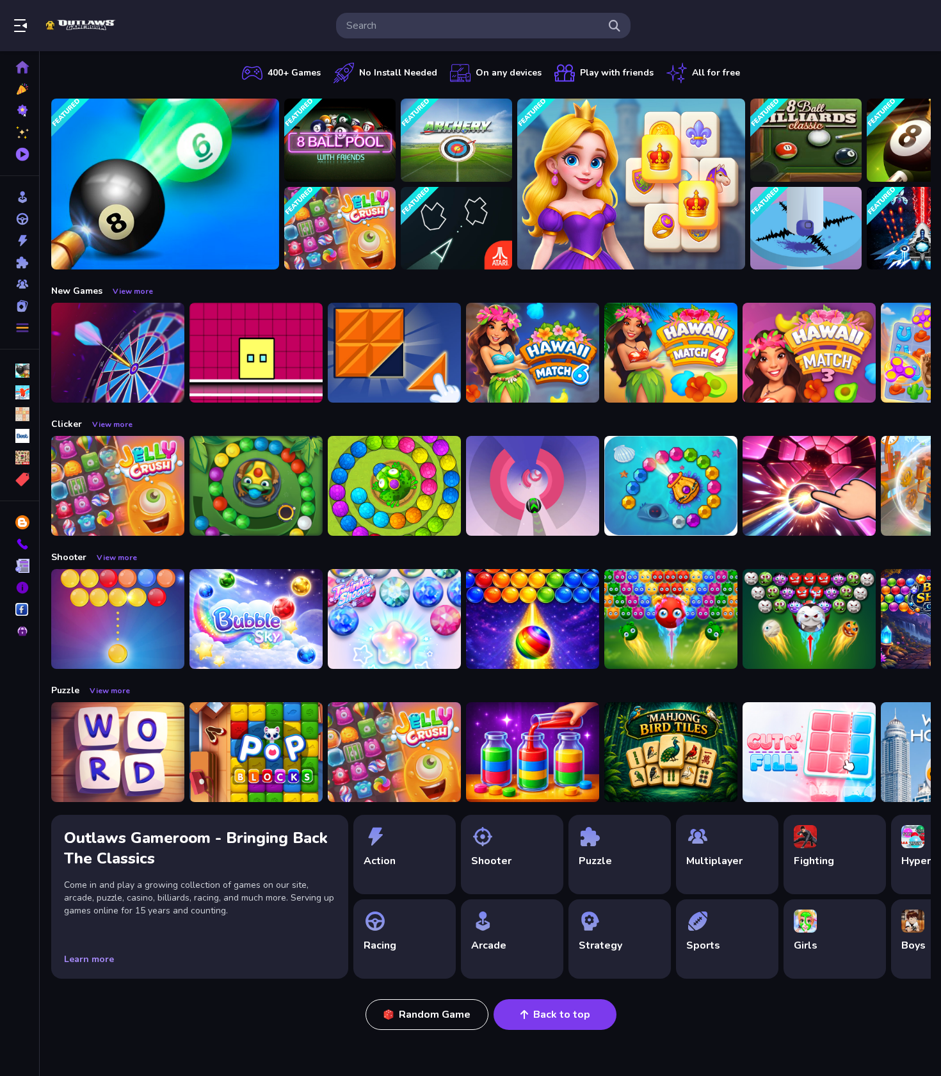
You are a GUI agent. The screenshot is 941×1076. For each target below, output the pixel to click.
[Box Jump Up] (256, 353)
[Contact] (19, 544)
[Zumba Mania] (256, 486)
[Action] (19, 241)
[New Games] (19, 89)
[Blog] (19, 522)
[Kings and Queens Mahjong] (631, 184)
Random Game (434, 1015)
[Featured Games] (19, 132)
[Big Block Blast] (394, 353)
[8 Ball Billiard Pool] (165, 184)
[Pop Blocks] (256, 752)
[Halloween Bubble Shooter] (809, 619)
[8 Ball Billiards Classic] (806, 140)
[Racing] (19, 219)
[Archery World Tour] (456, 140)
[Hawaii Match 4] (670, 353)
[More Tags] (19, 479)
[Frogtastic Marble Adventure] (394, 486)
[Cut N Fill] (809, 752)
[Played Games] (19, 154)
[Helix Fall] (806, 228)
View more (133, 291)
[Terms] (19, 566)
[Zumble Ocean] (670, 486)
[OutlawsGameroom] (19, 609)
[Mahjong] (19, 458)
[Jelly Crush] (340, 228)
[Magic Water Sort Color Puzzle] (532, 752)
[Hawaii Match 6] (532, 353)
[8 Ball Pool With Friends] (340, 140)
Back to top (561, 1015)
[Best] (19, 436)
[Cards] (19, 306)
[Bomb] (19, 370)
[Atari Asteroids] (456, 228)
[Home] (19, 67)
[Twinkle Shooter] (394, 619)
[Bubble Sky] (256, 619)
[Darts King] (117, 353)
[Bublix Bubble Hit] (532, 619)
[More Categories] (19, 328)
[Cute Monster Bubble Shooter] (670, 619)
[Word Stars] (117, 752)
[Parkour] (19, 392)
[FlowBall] (809, 486)
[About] (19, 587)
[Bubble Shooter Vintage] (117, 619)
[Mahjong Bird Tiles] (670, 752)
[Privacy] (19, 631)
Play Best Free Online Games (82, 25)
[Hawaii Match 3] (809, 353)
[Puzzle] (19, 262)
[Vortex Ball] (532, 486)
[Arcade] (19, 197)
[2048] (19, 414)
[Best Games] (19, 111)
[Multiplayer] (19, 284)
